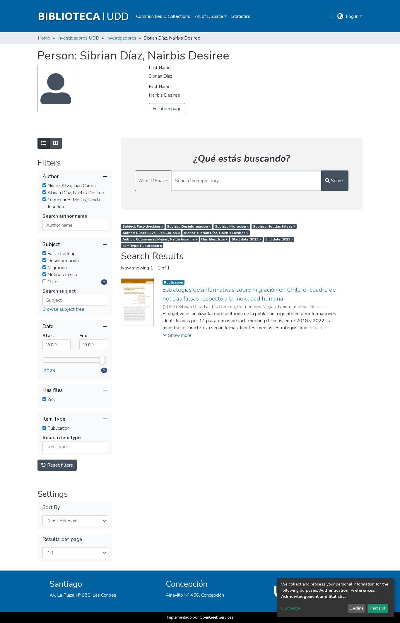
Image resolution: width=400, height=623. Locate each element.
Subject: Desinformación (189, 226)
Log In (352, 16)
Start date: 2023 (246, 239)
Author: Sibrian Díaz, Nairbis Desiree (216, 233)
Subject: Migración (232, 226)
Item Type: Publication (142, 245)
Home (44, 38)
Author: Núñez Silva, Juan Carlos (151, 233)
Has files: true (214, 239)
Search (337, 180)
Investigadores (121, 38)
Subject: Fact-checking (142, 226)
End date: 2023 (279, 239)
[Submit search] (332, 16)
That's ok (377, 608)
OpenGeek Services (216, 617)
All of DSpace (153, 180)
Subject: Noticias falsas (274, 226)
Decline (357, 608)
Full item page (167, 108)
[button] (340, 16)
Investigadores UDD (78, 38)
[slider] (102, 360)
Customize (290, 608)
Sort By (51, 507)
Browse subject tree (63, 309)
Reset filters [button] (59, 465)
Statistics (240, 16)
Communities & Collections (163, 16)
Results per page (62, 539)
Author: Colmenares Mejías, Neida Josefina (159, 239)
